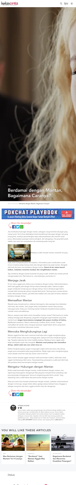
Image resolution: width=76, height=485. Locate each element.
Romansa (31, 453)
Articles (15, 203)
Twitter (44, 418)
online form (58, 419)
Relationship (57, 453)
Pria (9, 186)
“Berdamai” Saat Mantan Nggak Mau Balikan (36, 459)
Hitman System (23, 406)
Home (10, 203)
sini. (28, 418)
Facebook (52, 418)
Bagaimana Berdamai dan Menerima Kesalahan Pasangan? (62, 459)
